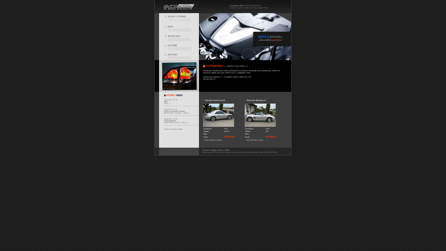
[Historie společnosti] (180, 47)
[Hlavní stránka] (180, 18)
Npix (214, 150)
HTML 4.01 (267, 152)
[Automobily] (180, 28)
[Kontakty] (180, 56)
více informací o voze (213, 140)
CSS (274, 152)
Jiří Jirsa (216, 152)
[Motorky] (180, 37)
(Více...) (167, 103)
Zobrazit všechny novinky (173, 129)
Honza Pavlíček (252, 152)
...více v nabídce (270, 40)
